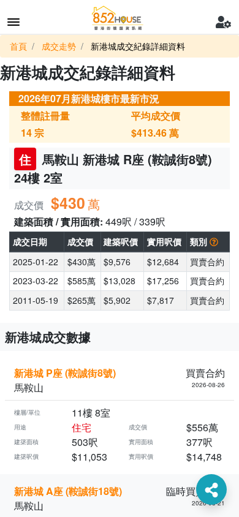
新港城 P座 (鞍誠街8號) (65, 373)
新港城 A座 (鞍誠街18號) (68, 491)
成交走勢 (59, 46)
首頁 (18, 46)
